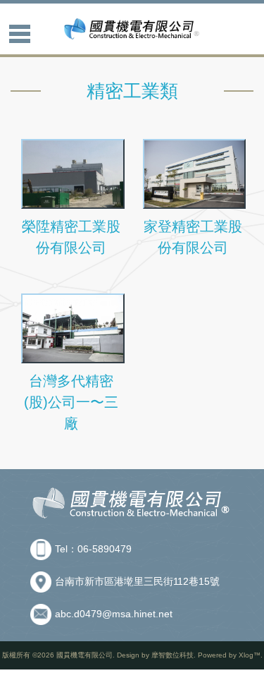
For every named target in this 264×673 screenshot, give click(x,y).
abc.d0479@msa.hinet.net (113, 613)
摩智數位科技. (173, 655)
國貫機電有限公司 (84, 655)
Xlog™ (249, 655)
